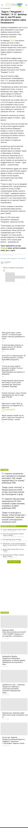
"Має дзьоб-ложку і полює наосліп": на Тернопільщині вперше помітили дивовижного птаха (13, 336)
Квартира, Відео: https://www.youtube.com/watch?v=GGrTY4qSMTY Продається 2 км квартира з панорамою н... (14, 633)
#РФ (19, 258)
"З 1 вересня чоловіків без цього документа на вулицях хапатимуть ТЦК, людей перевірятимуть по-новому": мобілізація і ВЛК (13, 478)
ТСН (12, 41)
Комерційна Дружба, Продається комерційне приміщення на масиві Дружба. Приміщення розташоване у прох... (14, 660)
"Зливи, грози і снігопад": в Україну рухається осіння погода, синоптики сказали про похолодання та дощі (13, 490)
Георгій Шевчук (7, 262)
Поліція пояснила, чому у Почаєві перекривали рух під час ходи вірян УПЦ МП (14, 395)
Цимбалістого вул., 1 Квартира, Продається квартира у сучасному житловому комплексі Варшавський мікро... (13, 689)
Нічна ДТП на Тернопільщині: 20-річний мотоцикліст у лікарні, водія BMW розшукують (14, 358)
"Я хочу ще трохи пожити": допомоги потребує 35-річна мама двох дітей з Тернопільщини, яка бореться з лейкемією (13, 370)
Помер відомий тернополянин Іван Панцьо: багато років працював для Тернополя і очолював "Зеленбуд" (13, 384)
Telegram (4, 248)
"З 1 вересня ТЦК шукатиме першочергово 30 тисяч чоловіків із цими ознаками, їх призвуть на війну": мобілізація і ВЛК (13, 503)
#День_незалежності (12, 258)
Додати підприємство (14, 561)
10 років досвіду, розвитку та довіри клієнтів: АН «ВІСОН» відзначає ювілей (12, 347)
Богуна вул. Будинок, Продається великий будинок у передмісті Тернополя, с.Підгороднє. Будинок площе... (14, 740)
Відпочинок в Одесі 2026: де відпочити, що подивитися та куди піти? (12, 405)
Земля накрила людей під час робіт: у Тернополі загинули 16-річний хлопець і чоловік (13, 417)
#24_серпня (3, 258)
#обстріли (23, 258)
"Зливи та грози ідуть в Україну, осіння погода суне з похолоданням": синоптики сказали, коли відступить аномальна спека (14, 517)
